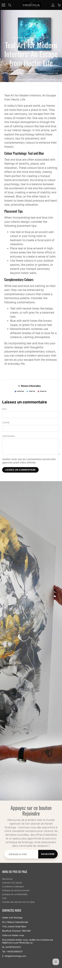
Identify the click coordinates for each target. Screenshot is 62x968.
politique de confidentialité (14, 894)
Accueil (25, 71)
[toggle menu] (3, 5)
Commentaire (8, 436)
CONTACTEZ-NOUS (12, 883)
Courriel (5, 422)
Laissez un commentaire (20, 470)
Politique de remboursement (15, 890)
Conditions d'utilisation (13, 886)
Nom (4, 409)
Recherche (7, 879)
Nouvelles (35, 71)
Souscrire (48, 854)
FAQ (4, 898)
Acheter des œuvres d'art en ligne (18, 902)
